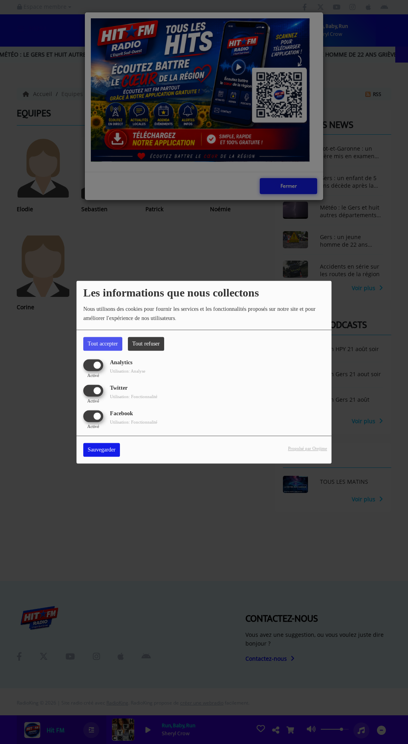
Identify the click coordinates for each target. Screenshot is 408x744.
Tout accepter (103, 344)
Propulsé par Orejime (307, 448)
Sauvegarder (102, 450)
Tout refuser (146, 344)
